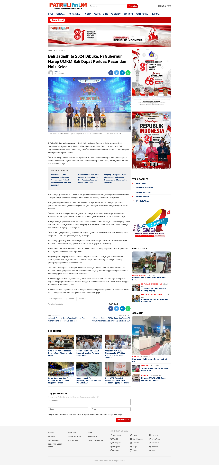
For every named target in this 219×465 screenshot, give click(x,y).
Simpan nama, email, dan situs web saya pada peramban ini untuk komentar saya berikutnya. (85, 414)
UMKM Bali (82, 299)
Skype (135, 447)
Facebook (117, 435)
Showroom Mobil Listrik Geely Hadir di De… (149, 360)
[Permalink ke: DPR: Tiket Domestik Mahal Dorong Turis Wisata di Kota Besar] (61, 342)
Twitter (135, 435)
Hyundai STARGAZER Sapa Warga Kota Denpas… (153, 379)
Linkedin (136, 443)
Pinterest (155, 435)
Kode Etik (72, 433)
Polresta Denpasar (144, 188)
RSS (153, 451)
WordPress (156, 439)
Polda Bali (141, 183)
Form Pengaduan (95, 440)
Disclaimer (92, 437)
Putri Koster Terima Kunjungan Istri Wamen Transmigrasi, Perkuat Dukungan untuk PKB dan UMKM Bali (61, 180)
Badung (135, 275)
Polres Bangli (142, 197)
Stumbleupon (138, 439)
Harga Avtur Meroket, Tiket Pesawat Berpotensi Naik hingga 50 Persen (59, 380)
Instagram (117, 443)
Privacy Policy (74, 437)
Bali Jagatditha (56, 299)
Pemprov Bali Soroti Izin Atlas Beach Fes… (154, 300)
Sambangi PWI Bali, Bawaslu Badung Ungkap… (153, 289)
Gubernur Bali (142, 201)
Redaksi (51, 437)
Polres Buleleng (143, 192)
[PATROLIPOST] (68, 6)
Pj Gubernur (69, 299)
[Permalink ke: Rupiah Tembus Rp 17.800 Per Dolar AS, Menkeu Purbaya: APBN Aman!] (89, 342)
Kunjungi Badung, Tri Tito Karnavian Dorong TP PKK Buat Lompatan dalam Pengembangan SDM (111, 318)
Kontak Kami (73, 440)
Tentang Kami (54, 440)
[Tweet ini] (116, 72)
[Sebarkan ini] (110, 72)
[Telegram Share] (122, 72)
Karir (90, 433)
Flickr (135, 451)
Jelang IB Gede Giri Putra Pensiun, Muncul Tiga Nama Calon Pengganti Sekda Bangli (66, 318)
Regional (142, 275)
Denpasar (145, 284)
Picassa (116, 451)
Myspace (116, 447)
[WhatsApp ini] (128, 72)
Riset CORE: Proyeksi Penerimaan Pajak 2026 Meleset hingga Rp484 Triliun (117, 380)
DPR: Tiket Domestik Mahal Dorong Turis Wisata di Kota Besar (60, 353)
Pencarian (133, 6)
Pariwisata (152, 295)
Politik (152, 284)
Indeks (51, 433)
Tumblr (115, 439)
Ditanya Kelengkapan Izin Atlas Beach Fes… (149, 278)
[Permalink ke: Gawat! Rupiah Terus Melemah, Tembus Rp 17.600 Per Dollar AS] (89, 369)
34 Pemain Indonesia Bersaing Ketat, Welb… (154, 369)
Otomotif (136, 357)
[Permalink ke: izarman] (50, 73)
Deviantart (155, 443)
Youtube (155, 447)
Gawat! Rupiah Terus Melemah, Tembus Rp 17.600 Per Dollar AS (88, 380)
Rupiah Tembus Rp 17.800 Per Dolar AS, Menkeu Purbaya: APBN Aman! (88, 353)
